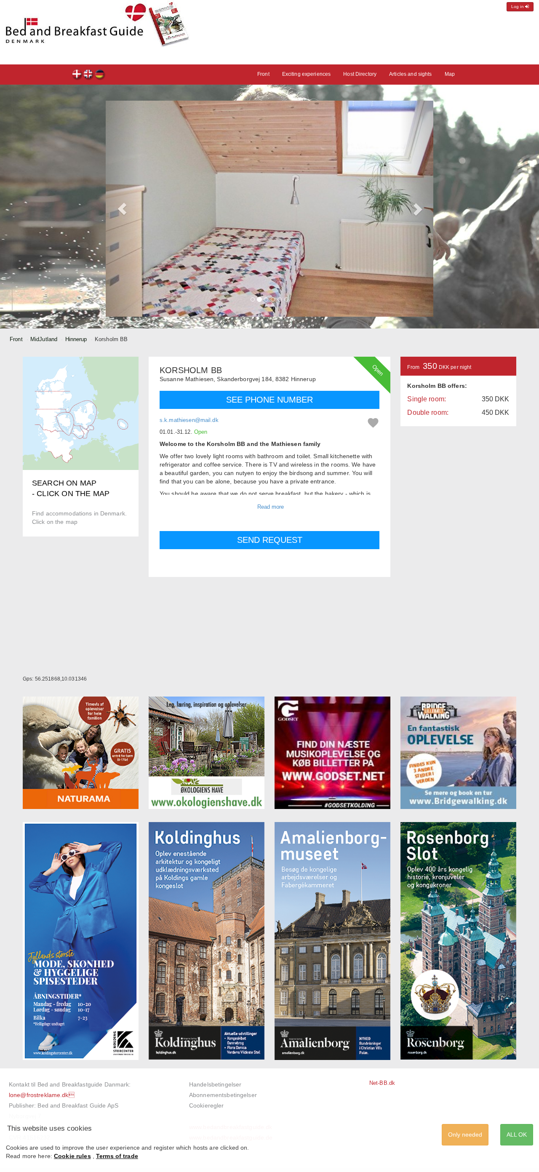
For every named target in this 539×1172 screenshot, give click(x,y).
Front (263, 74)
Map (450, 74)
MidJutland (43, 339)
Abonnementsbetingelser (223, 1095)
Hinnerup (76, 339)
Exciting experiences (306, 74)
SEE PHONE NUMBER (269, 399)
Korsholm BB (77, 75)
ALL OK (517, 1134)
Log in (518, 6)
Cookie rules (72, 1156)
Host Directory (359, 74)
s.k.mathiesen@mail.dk (189, 420)
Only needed (465, 1134)
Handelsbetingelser (215, 1084)
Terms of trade (117, 1156)
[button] (122, 209)
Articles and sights (410, 74)
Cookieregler (206, 1105)
